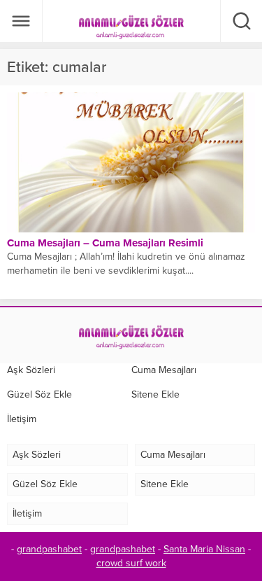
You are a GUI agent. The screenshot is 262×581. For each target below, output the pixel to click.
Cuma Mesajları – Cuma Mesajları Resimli (105, 243)
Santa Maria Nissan (204, 549)
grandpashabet (49, 549)
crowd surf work (131, 563)
